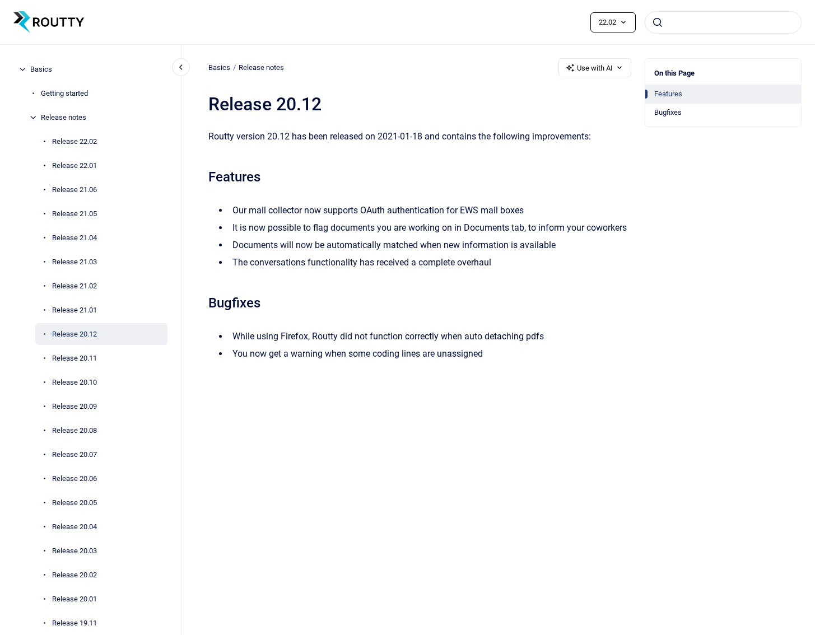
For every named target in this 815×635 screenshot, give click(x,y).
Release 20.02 (74, 575)
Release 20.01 (74, 599)
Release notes (63, 117)
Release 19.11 (74, 623)
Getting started (64, 93)
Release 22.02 (74, 141)
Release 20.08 (74, 430)
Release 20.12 (74, 334)
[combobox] (723, 22)
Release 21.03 (74, 262)
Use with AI (595, 68)
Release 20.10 (74, 382)
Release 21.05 (74, 213)
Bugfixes (668, 112)
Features (668, 94)
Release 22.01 (74, 165)
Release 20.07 (74, 454)
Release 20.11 (74, 358)
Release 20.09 (74, 406)
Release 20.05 (74, 502)
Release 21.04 (74, 238)
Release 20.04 (74, 526)
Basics (41, 69)
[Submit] (658, 22)
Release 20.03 (74, 551)
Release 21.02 (74, 286)
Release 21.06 (74, 189)
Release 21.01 (74, 310)
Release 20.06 (74, 478)
